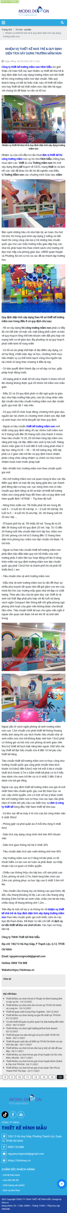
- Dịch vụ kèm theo (11, 1190)
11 (27, 1077)
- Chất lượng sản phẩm (13, 1185)
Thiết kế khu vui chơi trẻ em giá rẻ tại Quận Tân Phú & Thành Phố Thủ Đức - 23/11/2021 (33, 1069)
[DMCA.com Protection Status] (10, 1)
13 (44, 1077)
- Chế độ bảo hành (11, 1175)
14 (52, 1077)
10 (19, 1077)
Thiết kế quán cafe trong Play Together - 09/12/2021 (32, 1011)
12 (35, 1077)
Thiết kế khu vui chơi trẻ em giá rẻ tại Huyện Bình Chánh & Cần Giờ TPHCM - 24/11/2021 (34, 1063)
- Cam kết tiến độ (10, 1180)
